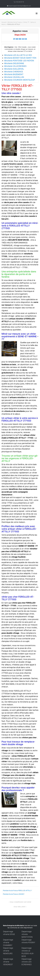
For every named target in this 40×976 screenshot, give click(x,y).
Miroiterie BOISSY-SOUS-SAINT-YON (20, 58)
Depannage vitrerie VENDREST (8, 962)
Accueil (4, 22)
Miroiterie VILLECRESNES (15, 66)
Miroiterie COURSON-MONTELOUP (19, 80)
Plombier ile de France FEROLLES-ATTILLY (17, 890)
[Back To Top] (34, 971)
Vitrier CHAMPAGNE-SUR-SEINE (20, 902)
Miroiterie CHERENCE (13, 72)
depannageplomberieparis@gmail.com (20, 6)
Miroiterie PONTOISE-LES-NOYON (19, 61)
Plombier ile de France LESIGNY (13, 894)
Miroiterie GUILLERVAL (14, 69)
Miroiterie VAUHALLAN (14, 77)
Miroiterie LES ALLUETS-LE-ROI (18, 55)
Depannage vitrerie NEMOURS (8, 951)
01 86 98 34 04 (20, 39)
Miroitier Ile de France (15, 22)
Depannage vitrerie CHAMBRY (8, 942)
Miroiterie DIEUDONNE (14, 63)
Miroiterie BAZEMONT (13, 74)
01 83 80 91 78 (19, 2)
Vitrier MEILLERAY (19, 907)
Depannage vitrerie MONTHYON (27, 934)
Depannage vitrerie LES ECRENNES (26, 962)
